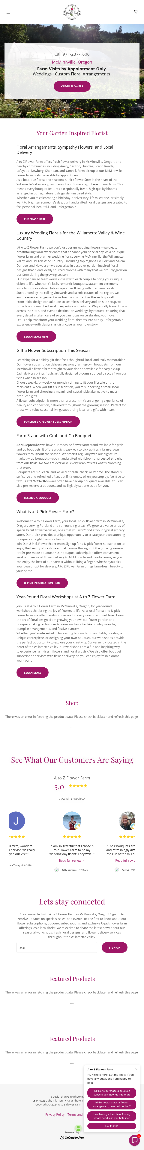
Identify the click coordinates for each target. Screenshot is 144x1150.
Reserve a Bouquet (37, 498)
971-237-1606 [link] (76, 54)
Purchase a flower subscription (48, 421)
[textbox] (56, 947)
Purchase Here (35, 219)
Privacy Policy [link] (54, 1114)
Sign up (114, 947)
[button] (14, 12)
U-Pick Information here (42, 583)
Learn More (32, 672)
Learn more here (36, 336)
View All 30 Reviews (72, 799)
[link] (72, 12)
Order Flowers (72, 86)
